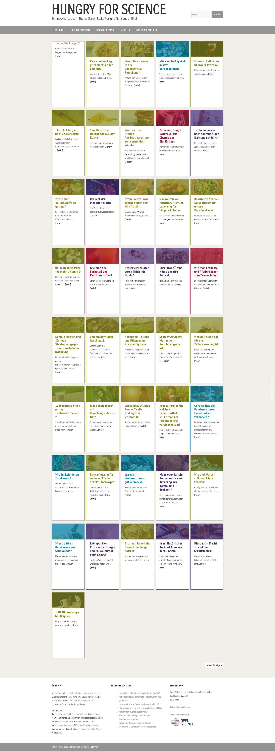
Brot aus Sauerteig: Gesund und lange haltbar (137, 547)
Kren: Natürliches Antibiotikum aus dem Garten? (170, 547)
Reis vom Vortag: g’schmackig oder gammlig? (101, 65)
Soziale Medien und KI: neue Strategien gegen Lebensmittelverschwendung (68, 344)
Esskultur (124, 30)
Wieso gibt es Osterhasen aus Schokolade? (65, 547)
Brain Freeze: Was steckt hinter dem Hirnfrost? (136, 203)
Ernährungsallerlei (146, 30)
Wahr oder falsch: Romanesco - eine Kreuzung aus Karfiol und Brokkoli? (170, 482)
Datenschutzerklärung (180, 707)
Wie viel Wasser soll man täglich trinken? (204, 478)
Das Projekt (60, 30)
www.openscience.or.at (180, 715)
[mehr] (58, 56)
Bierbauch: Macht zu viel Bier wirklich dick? (205, 547)
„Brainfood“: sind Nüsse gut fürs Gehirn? (170, 272)
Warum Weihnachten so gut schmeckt (135, 478)
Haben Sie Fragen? (67, 43)
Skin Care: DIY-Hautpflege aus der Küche (102, 134)
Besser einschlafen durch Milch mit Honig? (137, 272)
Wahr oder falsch (105, 30)
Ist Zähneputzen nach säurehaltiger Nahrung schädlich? (207, 134)
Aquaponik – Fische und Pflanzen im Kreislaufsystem (137, 340)
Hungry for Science (109, 10)
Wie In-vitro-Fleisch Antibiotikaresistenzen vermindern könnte (137, 138)
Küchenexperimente (81, 30)
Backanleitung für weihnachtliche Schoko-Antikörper (102, 478)
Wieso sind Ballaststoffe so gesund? (65, 203)
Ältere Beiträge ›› (214, 665)
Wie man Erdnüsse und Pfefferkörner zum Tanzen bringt (206, 272)
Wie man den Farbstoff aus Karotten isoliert (101, 272)
